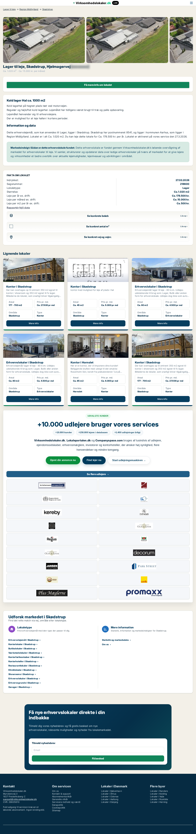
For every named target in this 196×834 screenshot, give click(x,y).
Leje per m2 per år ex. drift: (23, 203)
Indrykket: (13, 180)
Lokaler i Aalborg (109, 799)
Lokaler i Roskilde (159, 799)
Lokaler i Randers (159, 791)
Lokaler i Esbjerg (109, 802)
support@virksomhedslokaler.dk (20, 799)
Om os (105, 644)
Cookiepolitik (58, 807)
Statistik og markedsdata (115, 640)
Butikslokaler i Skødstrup (21, 648)
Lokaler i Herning (158, 802)
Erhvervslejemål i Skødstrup (23, 640)
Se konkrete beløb (98, 215)
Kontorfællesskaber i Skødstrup (25, 657)
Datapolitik (57, 805)
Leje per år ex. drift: (18, 195)
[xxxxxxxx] (79, 67)
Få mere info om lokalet (98, 84)
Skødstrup (47, 9)
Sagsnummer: (15, 183)
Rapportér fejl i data (18, 207)
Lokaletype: (14, 187)
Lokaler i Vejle (157, 796)
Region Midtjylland (28, 9)
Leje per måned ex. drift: (21, 199)
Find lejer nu (94, 460)
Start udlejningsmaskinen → (129, 460)
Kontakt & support (61, 793)
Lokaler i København (111, 791)
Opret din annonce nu (63, 460)
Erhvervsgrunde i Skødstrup (23, 682)
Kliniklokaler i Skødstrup (21, 670)
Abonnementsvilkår (62, 796)
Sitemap (56, 810)
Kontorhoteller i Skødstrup (22, 661)
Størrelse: (12, 191)
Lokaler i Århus (108, 793)
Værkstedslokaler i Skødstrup (24, 652)
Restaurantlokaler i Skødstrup (24, 665)
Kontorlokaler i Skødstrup (22, 644)
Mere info (34, 323)
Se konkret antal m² (97, 226)
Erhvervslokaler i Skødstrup (23, 678)
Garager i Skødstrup (19, 687)
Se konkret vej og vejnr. (97, 237)
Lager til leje (9, 9)
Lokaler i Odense (109, 796)
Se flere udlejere (98, 474)
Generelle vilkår (60, 799)
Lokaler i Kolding (158, 793)
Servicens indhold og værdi (66, 802)
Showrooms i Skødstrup (21, 674)
